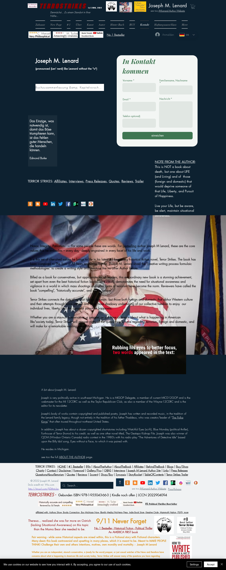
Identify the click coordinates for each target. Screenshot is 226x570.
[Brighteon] (45, 204)
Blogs (170, 466)
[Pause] (106, 369)
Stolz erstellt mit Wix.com (41, 484)
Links (166, 470)
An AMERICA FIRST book (123, 530)
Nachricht (164, 99)
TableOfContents (154, 474)
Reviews (127, 181)
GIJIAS (107, 470)
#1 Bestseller (76, 466)
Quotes (114, 181)
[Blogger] (37, 204)
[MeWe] (83, 204)
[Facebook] (68, 204)
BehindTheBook (155, 466)
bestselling (129, 246)
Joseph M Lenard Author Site (144, 470)
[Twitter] (60, 204)
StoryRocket (135, 474)
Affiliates (60, 181)
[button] (132, 24)
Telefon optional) (131, 116)
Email (126, 99)
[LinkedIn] (53, 204)
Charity (40, 470)
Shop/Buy (107, 474)
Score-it (94, 474)
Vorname (127, 80)
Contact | (52, 470)
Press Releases (96, 181)
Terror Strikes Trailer (177, 474)
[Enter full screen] (181, 369)
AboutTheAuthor (102, 466)
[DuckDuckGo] (91, 204)
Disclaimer (65, 470)
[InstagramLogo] (180, 482)
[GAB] (75, 204)
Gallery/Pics (94, 470)
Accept (211, 564)
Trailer (139, 181)
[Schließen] (222, 564)
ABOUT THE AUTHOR (72, 457)
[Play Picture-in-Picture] (175, 369)
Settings (194, 564)
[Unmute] (112, 369)
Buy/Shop (182, 466)
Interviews (119, 470)
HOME (62, 466)
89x (88, 466)
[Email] (30, 204)
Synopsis (121, 474)
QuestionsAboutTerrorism (49, 474)
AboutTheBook (122, 466)
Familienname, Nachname (173, 80)
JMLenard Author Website (171, 10)
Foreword (78, 470)
